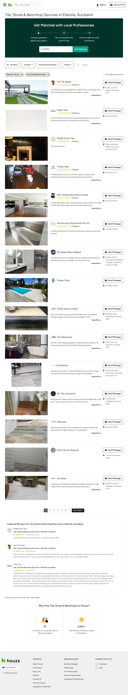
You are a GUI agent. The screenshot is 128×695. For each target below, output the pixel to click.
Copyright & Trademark (42, 687)
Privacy (42, 683)
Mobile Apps (69, 668)
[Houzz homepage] (10, 5)
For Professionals (71, 672)
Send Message (114, 82)
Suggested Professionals (74, 679)
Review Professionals (72, 675)
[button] (5, 5)
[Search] (16, 4)
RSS (100, 668)
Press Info (37, 672)
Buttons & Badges (71, 664)
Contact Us (37, 679)
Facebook (103, 664)
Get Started (81, 49)
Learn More (35, 598)
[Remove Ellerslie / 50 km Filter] (22, 74)
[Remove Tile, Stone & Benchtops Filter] (48, 74)
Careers (36, 675)
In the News (37, 668)
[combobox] (28, 4)
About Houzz (38, 664)
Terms (35, 683)
